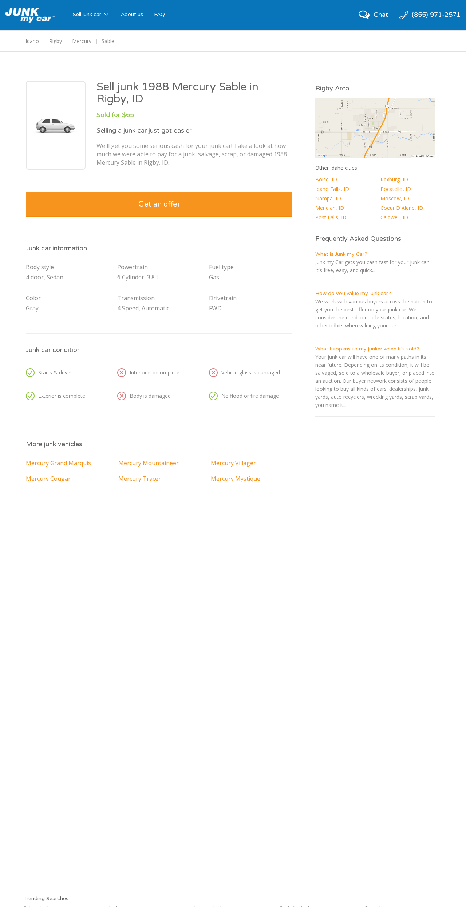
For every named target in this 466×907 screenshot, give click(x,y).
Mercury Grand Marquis (58, 463)
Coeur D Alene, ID (401, 207)
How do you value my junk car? (353, 293)
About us (132, 14)
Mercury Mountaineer (148, 463)
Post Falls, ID (331, 217)
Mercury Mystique (235, 479)
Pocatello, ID (395, 188)
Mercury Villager (233, 463)
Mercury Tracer (139, 479)
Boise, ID (326, 179)
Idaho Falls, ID (332, 188)
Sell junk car (88, 14)
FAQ (159, 14)
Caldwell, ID (394, 217)
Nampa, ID (328, 198)
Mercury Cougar (48, 479)
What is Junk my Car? (341, 254)
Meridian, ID (329, 207)
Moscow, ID (394, 198)
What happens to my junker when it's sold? (367, 349)
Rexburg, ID (394, 179)
